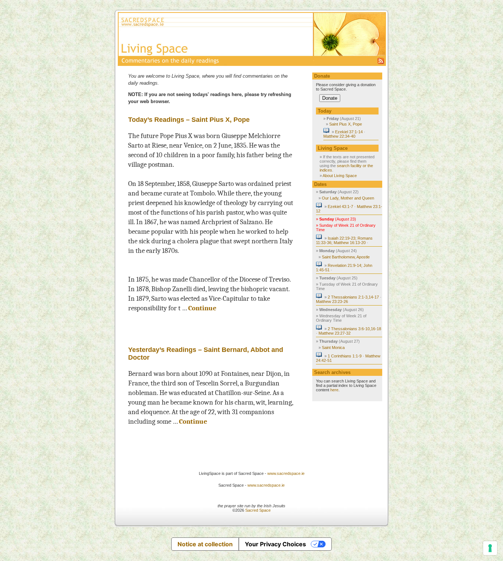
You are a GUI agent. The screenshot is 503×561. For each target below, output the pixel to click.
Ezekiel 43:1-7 (340, 206)
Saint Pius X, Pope (345, 124)
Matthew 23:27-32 (335, 333)
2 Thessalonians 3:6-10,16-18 (354, 329)
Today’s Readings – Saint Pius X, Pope (189, 119)
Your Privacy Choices (275, 544)
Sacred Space (258, 510)
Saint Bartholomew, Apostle (346, 257)
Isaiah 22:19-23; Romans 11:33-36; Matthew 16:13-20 (344, 240)
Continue (202, 308)
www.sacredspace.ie (286, 473)
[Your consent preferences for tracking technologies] (490, 548)
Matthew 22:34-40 (339, 136)
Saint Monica (333, 347)
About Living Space (340, 175)
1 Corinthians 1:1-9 (345, 356)
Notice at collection (205, 544)
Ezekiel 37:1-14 (349, 132)
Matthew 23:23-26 (332, 301)
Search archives (332, 372)
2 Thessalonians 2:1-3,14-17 (353, 297)
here (334, 390)
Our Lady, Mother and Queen (348, 198)
